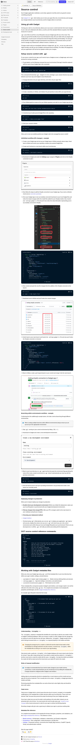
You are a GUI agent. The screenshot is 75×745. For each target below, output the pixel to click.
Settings (25, 722)
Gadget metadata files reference (47, 589)
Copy (71, 68)
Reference (40, 1)
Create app (62, 1)
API (35, 1)
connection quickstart (35, 194)
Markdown (37, 741)
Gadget (50, 743)
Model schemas (27, 718)
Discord (70, 1)
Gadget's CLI (28, 18)
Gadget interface (27, 518)
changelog (32, 739)
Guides (29, 1)
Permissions (26, 720)
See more (48, 281)
